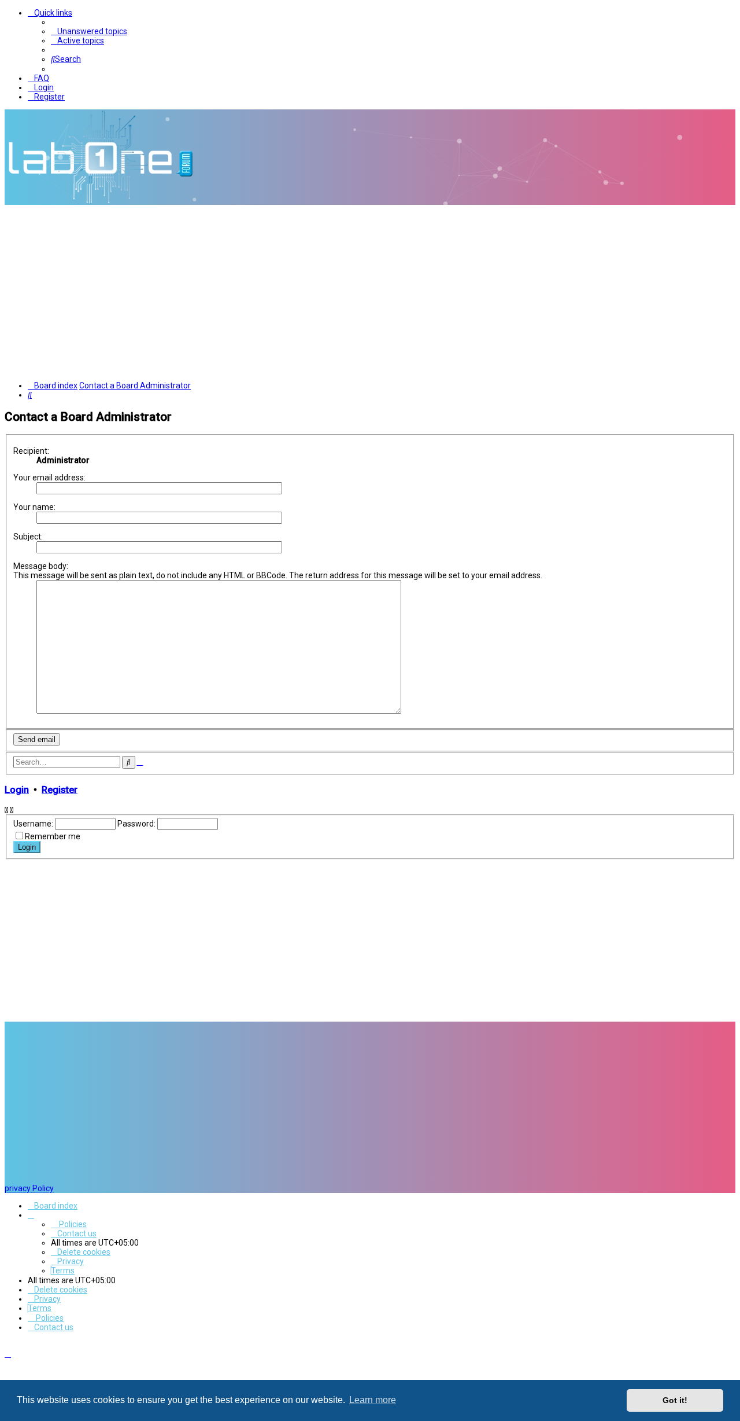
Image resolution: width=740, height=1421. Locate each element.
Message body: (40, 566)
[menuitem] (89, 31)
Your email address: (49, 477)
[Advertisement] (370, 292)
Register (59, 789)
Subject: (28, 536)
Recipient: (31, 451)
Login (17, 789)
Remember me (52, 836)
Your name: (34, 507)
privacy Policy (29, 1188)
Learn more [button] (372, 1400)
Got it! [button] (675, 1400)
